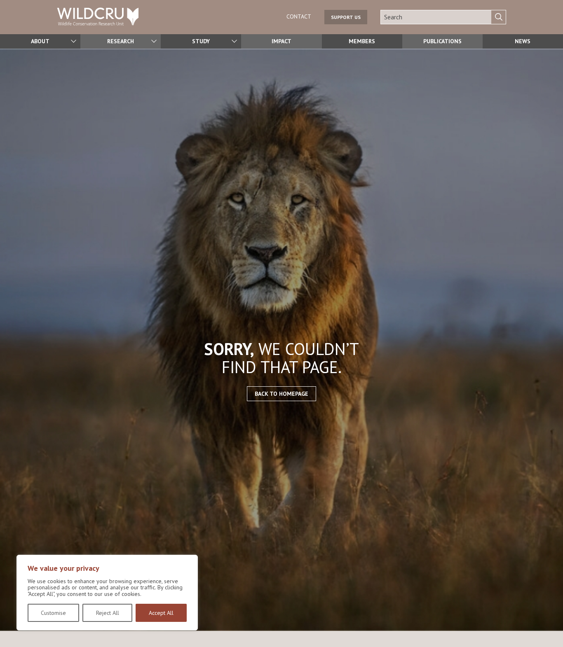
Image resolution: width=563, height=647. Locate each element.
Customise (53, 613)
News (522, 41)
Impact (281, 41)
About (40, 41)
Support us (346, 17)
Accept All (161, 613)
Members (362, 41)
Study (201, 41)
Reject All (107, 613)
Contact (298, 16)
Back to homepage (281, 393)
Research (120, 41)
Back (553, 628)
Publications (442, 41)
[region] (107, 593)
